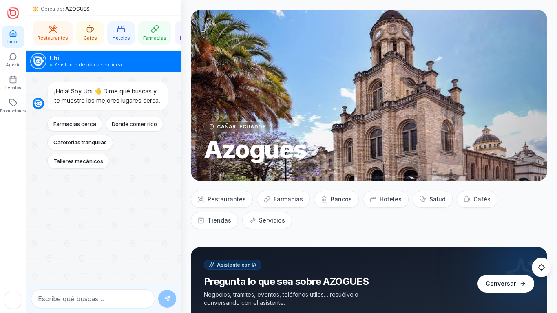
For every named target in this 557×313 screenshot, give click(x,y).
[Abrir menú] (13, 300)
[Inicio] (13, 13)
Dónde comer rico (134, 124)
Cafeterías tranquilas (80, 142)
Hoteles (391, 199)
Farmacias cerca (74, 124)
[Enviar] (167, 299)
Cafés (482, 199)
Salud (437, 199)
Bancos (341, 199)
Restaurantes (227, 199)
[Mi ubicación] (541, 267)
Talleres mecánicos (78, 161)
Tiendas (219, 220)
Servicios (272, 220)
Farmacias (288, 199)
